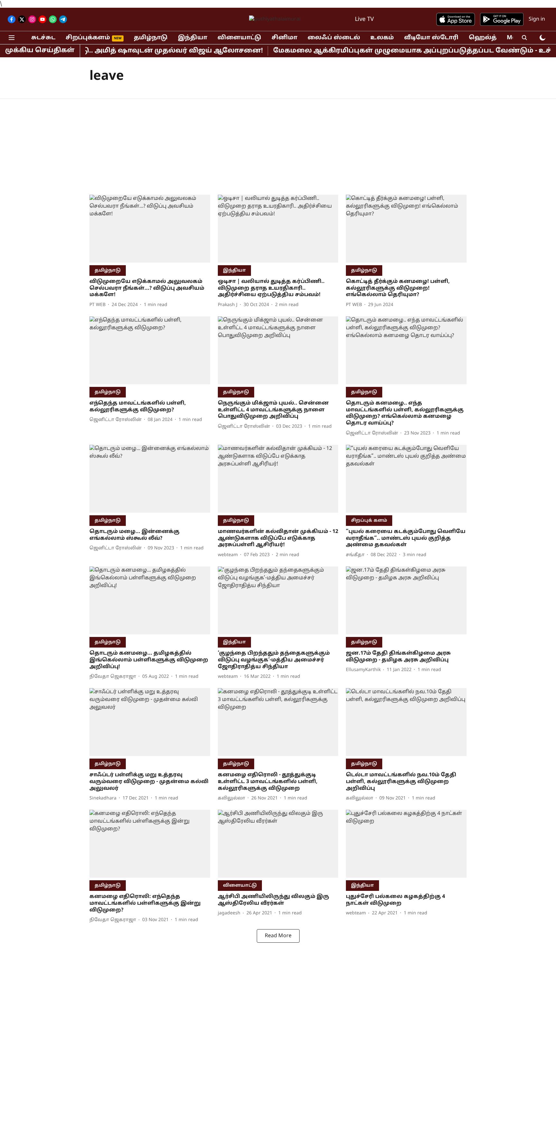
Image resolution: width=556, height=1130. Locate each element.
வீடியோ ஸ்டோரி (431, 38)
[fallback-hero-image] (149, 229)
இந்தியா (192, 38)
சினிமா (284, 38)
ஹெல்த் (482, 38)
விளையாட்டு (239, 38)
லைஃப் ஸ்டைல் (334, 38)
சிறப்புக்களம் (88, 38)
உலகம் (382, 38)
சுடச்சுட (43, 38)
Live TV (364, 19)
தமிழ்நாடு (151, 38)
